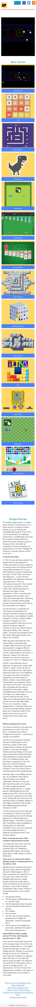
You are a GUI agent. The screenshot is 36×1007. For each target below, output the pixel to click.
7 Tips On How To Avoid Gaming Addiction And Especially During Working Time (18, 992)
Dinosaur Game (18, 179)
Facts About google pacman (18, 988)
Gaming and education (18, 997)
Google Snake (18, 208)
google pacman (23, 1005)
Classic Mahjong (18, 297)
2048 (18, 120)
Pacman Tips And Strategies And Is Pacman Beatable (18, 984)
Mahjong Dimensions (18, 326)
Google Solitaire (18, 238)
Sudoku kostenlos (18, 503)
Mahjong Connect (18, 355)
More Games (17, 3)
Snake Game (18, 444)
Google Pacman (18, 91)
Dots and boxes (18, 149)
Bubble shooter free (18, 473)
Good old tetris (18, 414)
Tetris (18, 385)
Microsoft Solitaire (18, 267)
